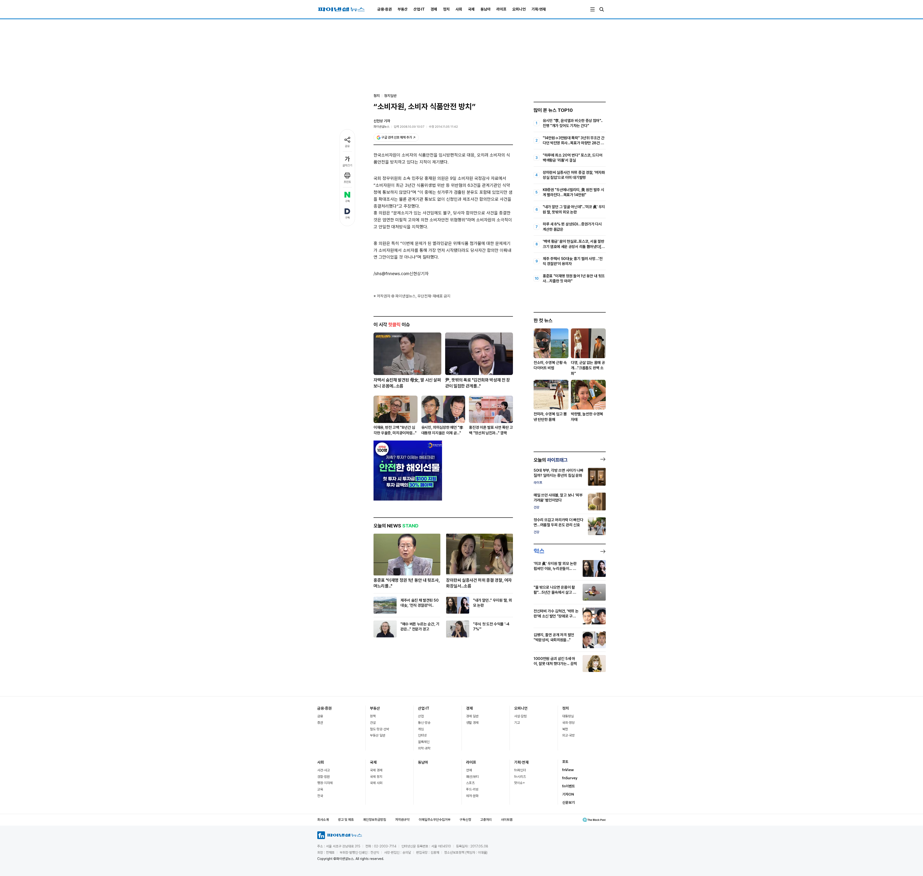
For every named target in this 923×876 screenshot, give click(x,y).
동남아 (485, 9)
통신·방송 (424, 723)
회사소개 (323, 820)
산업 (421, 716)
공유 (347, 146)
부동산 (403, 9)
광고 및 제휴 (346, 820)
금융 (320, 716)
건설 (373, 723)
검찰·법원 (323, 777)
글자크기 (347, 165)
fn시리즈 (520, 777)
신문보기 (568, 802)
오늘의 (551, 460)
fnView (568, 770)
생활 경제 (472, 723)
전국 (320, 796)
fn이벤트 (568, 786)
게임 (421, 729)
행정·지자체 (325, 783)
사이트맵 (506, 820)
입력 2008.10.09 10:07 (409, 126)
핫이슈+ (519, 783)
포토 (565, 762)
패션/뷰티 (472, 777)
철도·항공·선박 (379, 729)
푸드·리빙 (472, 789)
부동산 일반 (377, 735)
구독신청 (465, 820)
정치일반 (390, 96)
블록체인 (424, 742)
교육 (320, 789)
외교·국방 (568, 735)
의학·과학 (424, 748)
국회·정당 (568, 723)
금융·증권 (384, 9)
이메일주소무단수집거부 (434, 820)
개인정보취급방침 (374, 820)
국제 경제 (376, 770)
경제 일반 (472, 716)
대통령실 (568, 716)
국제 (471, 9)
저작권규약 (402, 820)
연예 (469, 770)
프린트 (347, 182)
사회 (458, 9)
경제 (433, 9)
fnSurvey (569, 778)
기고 (517, 723)
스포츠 (470, 783)
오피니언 (519, 9)
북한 (565, 729)
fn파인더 (520, 770)
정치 (446, 9)
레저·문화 (472, 796)
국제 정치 (376, 777)
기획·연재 (538, 9)
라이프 (501, 9)
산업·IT (419, 9)
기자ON (568, 794)
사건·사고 (323, 770)
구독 (347, 201)
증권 (320, 723)
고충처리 (486, 820)
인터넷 (422, 735)
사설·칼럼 (520, 716)
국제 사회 (376, 783)
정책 (373, 716)
